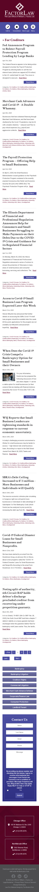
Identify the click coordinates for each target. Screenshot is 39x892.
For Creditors (13, 87)
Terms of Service (30, 882)
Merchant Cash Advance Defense (12, 145)
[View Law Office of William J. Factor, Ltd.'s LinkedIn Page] (19, 876)
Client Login (25, 31)
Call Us (8, 31)
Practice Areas (30, 145)
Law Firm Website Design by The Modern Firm (19, 887)
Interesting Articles (19, 143)
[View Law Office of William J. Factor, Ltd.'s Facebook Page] (13, 876)
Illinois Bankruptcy (22, 89)
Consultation (17, 31)
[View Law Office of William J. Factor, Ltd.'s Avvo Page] (26, 876)
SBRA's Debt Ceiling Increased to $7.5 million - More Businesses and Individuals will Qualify (19, 482)
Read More (23, 78)
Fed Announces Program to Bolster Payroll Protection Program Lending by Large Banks (18, 50)
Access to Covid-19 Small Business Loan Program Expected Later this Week (19, 302)
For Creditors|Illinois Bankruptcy (27, 87)
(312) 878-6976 (21, 831)
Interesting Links (29, 143)
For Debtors (5, 89)
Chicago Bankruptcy (19, 885)
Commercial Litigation (19, 685)
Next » (18, 658)
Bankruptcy (19, 669)
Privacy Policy (19, 882)
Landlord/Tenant (19, 707)
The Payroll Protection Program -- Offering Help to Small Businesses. (18, 161)
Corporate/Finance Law (19, 696)
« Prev (8, 652)
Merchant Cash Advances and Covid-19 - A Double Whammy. (18, 104)
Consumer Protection (19, 702)
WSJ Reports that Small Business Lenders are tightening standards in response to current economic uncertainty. (17, 425)
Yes (20, 790)
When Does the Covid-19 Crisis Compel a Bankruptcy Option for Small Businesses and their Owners (18, 358)
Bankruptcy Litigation (19, 674)
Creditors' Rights (19, 680)
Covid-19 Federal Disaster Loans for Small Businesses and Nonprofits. (18, 540)
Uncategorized (6, 147)
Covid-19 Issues (14, 139)
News (9, 91)
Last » (6, 658)
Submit (19, 795)
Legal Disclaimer (8, 882)
